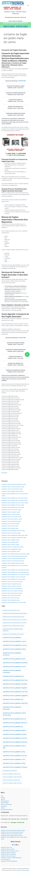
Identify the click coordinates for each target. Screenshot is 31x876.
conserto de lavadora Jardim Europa (11, 780)
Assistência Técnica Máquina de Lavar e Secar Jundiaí (15, 502)
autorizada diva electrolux (10, 770)
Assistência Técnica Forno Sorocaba (10, 597)
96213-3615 (9, 26)
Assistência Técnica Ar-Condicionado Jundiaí (12, 546)
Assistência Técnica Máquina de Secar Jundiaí (13, 505)
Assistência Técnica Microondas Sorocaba (12, 593)
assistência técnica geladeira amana (14, 649)
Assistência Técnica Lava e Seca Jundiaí (11, 509)
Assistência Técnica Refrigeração (9, 861)
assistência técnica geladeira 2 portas (15, 645)
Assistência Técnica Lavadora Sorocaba (11, 586)
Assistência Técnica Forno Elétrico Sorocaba (12, 590)
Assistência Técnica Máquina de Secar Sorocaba (13, 576)
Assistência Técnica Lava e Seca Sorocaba (12, 581)
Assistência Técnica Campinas (8, 852)
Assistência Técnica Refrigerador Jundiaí (11, 549)
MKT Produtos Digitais (23, 870)
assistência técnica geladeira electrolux (15, 680)
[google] (16, 844)
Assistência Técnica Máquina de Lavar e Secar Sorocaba (15, 574)
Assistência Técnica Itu (6, 847)
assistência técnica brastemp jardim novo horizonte (15, 619)
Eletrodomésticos (5, 801)
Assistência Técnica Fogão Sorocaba (10, 600)
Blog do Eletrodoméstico (6, 809)
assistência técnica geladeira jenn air (14, 719)
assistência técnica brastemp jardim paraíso (13, 625)
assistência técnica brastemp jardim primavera (13, 629)
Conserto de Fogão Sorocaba (14, 50)
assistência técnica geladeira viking (14, 763)
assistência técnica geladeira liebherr (14, 730)
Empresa (3, 797)
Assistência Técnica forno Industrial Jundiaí (12, 489)
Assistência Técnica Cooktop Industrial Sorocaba (13, 558)
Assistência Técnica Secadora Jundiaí (11, 512)
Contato (3, 807)
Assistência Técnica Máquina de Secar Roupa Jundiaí (14, 498)
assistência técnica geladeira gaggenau (15, 695)
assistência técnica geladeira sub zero (15, 755)
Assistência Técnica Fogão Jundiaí (10, 528)
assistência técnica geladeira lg (13, 726)
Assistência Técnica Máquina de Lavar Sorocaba (13, 579)
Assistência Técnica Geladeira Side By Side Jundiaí (14, 537)
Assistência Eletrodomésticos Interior (10, 850)
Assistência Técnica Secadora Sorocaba (11, 583)
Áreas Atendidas (5, 802)
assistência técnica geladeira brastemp (15, 662)
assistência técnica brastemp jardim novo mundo (14, 622)
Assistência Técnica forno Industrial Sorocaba (13, 560)
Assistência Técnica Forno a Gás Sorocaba (12, 588)
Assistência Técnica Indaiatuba (8, 854)
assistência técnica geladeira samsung (15, 742)
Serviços (3, 799)
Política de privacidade (6, 804)
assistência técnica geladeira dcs (13, 676)
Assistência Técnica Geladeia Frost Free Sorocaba (14, 602)
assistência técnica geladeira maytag (14, 734)
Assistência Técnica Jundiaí (7, 849)
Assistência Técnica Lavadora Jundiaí (11, 514)
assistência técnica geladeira (12, 637)
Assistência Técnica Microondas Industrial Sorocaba (14, 556)
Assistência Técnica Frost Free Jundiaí (11, 533)
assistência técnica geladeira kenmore (15, 722)
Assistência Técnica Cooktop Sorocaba (11, 595)
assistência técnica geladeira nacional (15, 738)
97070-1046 (21, 26)
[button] (27, 354)
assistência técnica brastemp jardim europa (13, 616)
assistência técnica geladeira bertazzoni (12, 654)
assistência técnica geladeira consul (14, 666)
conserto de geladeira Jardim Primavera (12, 776)
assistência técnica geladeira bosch (14, 659)
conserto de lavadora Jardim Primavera (12, 783)
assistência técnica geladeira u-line (14, 759)
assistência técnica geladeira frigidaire (15, 688)
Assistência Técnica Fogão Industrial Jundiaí (12, 491)
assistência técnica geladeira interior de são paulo (14, 714)
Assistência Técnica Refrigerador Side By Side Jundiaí (15, 535)
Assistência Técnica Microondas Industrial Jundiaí (14, 484)
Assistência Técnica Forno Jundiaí (10, 526)
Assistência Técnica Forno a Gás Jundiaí (11, 516)
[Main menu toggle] (28, 5)
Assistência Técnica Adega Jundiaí (10, 542)
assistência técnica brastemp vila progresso (13, 634)
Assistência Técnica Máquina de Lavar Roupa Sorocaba (15, 572)
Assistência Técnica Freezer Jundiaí (10, 544)
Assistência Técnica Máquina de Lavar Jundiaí (13, 507)
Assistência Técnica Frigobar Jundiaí (10, 540)
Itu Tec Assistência (5, 859)
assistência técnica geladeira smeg (14, 751)
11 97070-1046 (22, 80)
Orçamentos (4, 806)
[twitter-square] (14, 844)
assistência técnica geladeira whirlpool (15, 767)
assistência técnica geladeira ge (13, 699)
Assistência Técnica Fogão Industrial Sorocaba (13, 563)
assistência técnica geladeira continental (12, 671)
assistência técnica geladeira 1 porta (14, 641)
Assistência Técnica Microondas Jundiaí (11, 521)
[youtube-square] (18, 844)
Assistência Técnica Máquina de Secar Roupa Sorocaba (15, 570)
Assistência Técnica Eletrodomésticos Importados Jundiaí (15, 553)
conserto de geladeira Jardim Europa (11, 773)
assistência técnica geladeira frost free (15, 691)
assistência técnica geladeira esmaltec (15, 684)
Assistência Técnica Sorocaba (8, 856)
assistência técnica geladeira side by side (14, 747)
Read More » (5, 473)
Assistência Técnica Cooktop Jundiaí (10, 523)
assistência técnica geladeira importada (12, 708)
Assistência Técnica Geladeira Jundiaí (11, 551)
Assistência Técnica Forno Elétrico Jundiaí (12, 519)
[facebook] (13, 844)
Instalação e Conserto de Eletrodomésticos (11, 857)
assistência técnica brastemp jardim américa (15, 613)
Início (2, 796)
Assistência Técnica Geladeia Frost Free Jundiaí (13, 530)
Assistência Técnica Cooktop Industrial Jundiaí (13, 486)
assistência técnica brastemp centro (11, 610)
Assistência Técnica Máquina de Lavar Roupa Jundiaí (14, 500)
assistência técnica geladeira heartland (15, 703)
